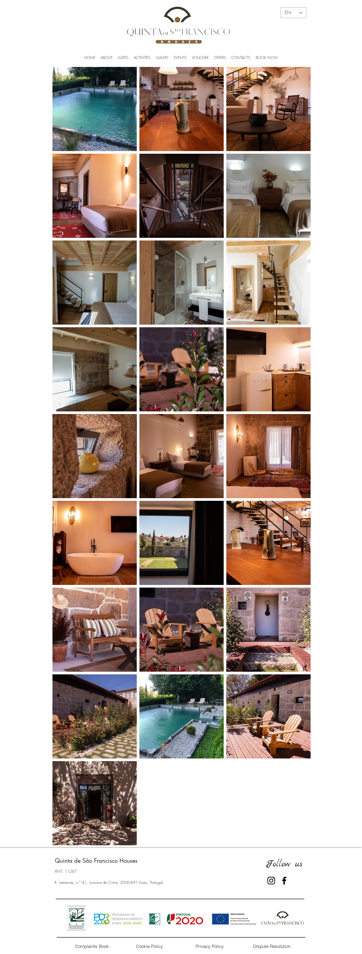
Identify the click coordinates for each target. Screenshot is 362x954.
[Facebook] (284, 880)
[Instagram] (271, 880)
